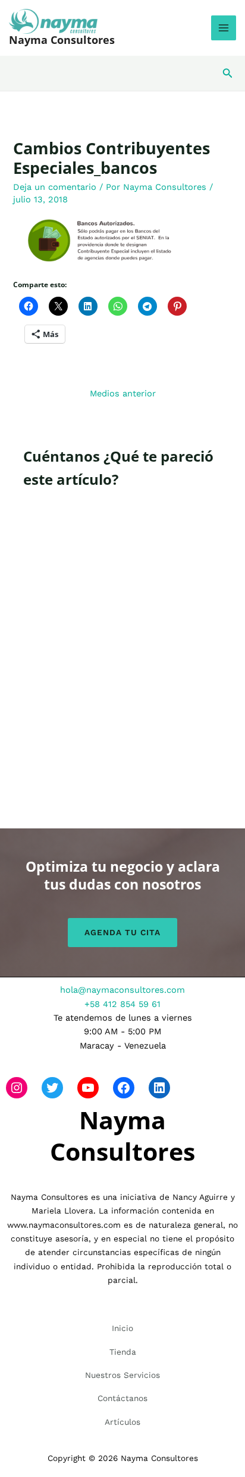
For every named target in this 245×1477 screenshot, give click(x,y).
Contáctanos (122, 1398)
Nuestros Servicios (122, 1375)
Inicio (122, 1328)
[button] (227, 73)
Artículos (122, 1422)
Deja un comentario (54, 187)
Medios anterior (123, 393)
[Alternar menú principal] (223, 27)
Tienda (122, 1352)
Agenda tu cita (122, 932)
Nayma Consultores (62, 40)
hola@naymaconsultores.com (122, 989)
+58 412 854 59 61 (122, 1004)
